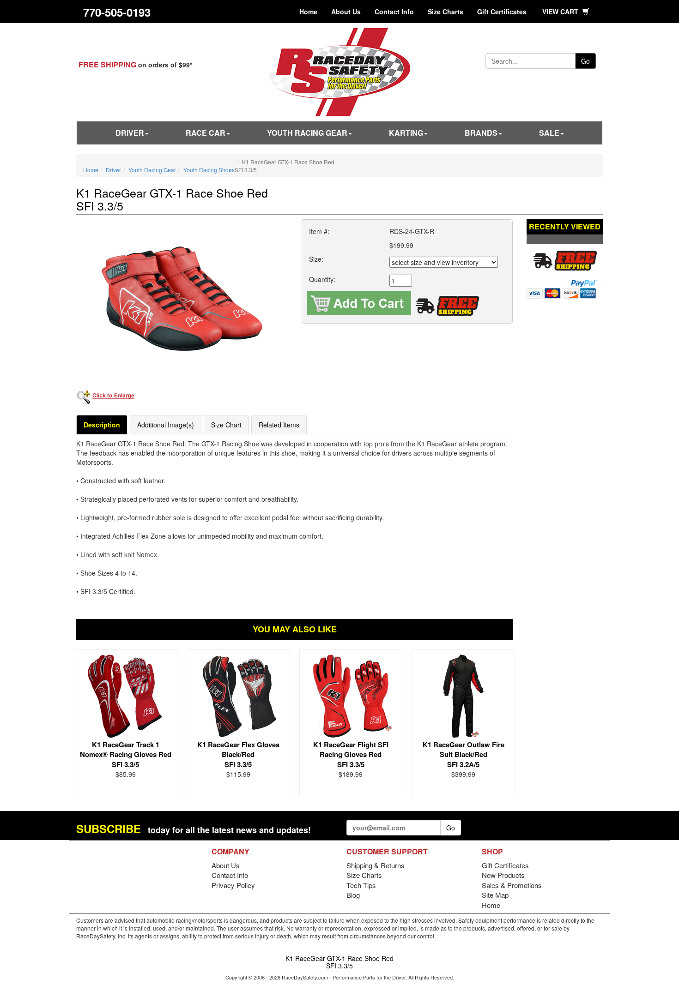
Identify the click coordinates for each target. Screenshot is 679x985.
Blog (353, 895)
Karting (406, 132)
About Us (346, 11)
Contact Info (394, 11)
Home (308, 11)
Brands (481, 132)
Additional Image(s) (165, 424)
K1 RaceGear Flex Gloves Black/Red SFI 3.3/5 (238, 754)
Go (585, 61)
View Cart (561, 11)
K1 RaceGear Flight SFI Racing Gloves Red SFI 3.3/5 (350, 754)
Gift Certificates (502, 11)
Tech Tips (361, 885)
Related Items (279, 424)
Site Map (495, 895)
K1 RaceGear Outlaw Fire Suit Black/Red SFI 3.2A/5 (463, 754)
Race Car (205, 132)
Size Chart (226, 424)
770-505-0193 (117, 12)
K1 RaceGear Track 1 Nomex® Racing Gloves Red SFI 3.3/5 (125, 754)
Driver (129, 132)
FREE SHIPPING (107, 64)
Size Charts (445, 11)
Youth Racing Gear (307, 132)
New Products (503, 875)
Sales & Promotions (512, 885)
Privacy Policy (233, 885)
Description (102, 424)
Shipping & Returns (375, 865)
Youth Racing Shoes (209, 170)
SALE (549, 132)
